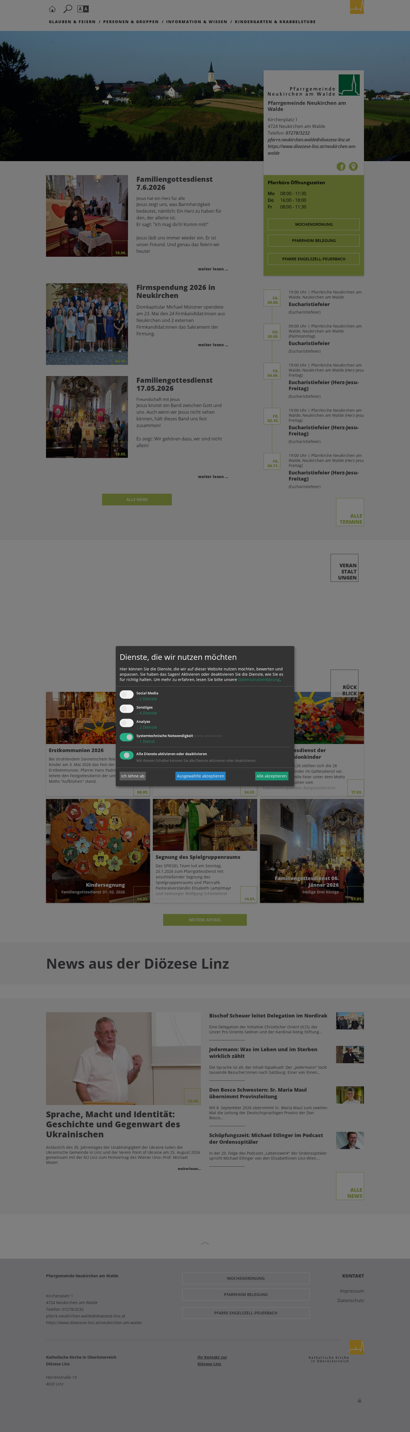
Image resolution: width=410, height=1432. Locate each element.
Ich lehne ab (132, 776)
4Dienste (146, 713)
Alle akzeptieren (272, 776)
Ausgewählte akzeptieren (200, 776)
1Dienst (145, 741)
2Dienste (146, 699)
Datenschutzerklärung (259, 679)
